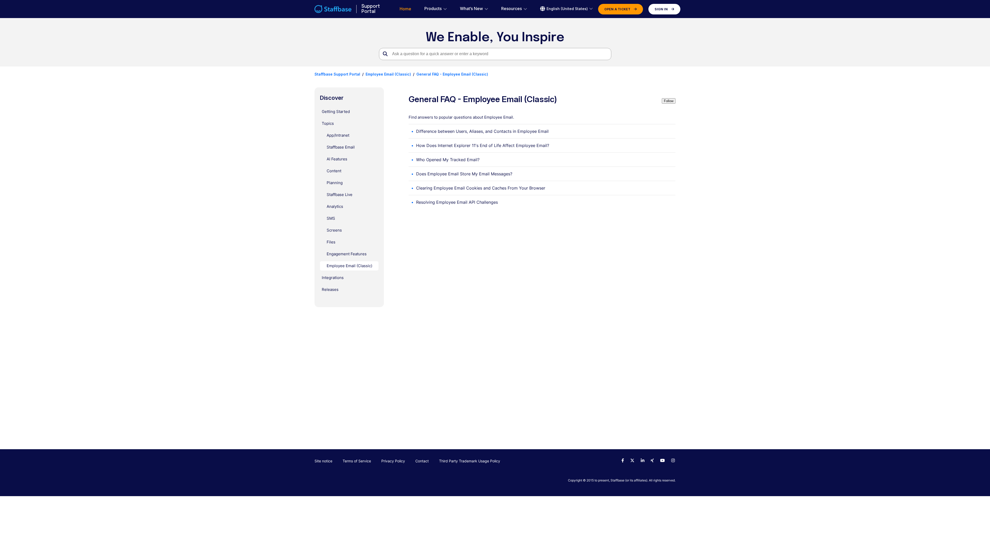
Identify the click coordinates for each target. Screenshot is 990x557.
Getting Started (336, 111)
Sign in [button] (661, 9)
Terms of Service (357, 461)
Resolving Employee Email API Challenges (457, 202)
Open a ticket (617, 9)
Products (433, 8)
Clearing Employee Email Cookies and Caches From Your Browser (480, 188)
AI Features (337, 159)
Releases (330, 289)
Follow (668, 101)
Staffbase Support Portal (337, 74)
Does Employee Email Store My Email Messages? (464, 173)
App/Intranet (338, 135)
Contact (422, 461)
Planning (335, 182)
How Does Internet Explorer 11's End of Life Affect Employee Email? (482, 145)
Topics (328, 123)
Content (334, 170)
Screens (334, 230)
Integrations (333, 277)
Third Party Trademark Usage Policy (469, 461)
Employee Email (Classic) (388, 74)
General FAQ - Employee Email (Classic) (452, 74)
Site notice (323, 461)
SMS (331, 218)
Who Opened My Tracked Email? (448, 159)
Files (331, 242)
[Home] (333, 9)
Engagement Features (347, 253)
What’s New (471, 8)
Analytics (335, 206)
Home (405, 8)
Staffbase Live (339, 194)
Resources (511, 8)
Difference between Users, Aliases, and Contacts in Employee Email (482, 131)
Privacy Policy (393, 461)
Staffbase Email (341, 147)
